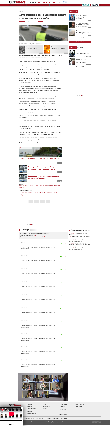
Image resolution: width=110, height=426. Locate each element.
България (12, 5)
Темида (44, 5)
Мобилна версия (31, 413)
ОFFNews (22, 21)
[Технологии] (65, 2)
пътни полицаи (22, 187)
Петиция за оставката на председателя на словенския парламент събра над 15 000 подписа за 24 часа (79, 245)
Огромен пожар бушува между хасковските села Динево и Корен (83, 32)
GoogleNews (23, 192)
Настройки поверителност (63, 413)
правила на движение (54, 185)
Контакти (29, 404)
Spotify (55, 192)
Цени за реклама (31, 408)
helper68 (72, 233)
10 (40, 21)
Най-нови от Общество (28, 44)
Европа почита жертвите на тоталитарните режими (33, 48)
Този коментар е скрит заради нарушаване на (34, 247)
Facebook (37, 192)
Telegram (22, 194)
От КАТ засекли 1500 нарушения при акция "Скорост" (40, 158)
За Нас (45, 408)
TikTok (42, 192)
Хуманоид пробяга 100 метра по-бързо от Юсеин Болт (82, 17)
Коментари (25, 230)
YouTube (30, 192)
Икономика (37, 5)
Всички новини (80, 41)
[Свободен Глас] (85, 5)
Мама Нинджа (55, 418)
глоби (20, 185)
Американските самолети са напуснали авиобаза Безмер (83, 61)
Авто (59, 2)
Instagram (49, 192)
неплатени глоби (44, 185)
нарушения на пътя (34, 185)
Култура (73, 5)
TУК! (36, 235)
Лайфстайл (52, 2)
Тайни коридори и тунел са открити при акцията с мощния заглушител (82, 54)
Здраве (58, 5)
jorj (71, 236)
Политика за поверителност (63, 410)
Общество (29, 5)
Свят (18, 5)
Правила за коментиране (62, 407)
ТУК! (44, 237)
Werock (48, 418)
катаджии (25, 185)
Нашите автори (65, 5)
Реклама (29, 406)
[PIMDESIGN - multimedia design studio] (96, 422)
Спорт (39, 2)
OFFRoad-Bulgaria (40, 418)
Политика (23, 5)
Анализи (52, 5)
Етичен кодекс (78, 406)
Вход (44, 404)
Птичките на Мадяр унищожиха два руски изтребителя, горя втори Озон (82, 25)
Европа (78, 5)
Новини (21, 8)
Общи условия (63, 404)
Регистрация (46, 406)
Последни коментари (79, 230)
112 (48, 5)
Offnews (33, 2)
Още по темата (25, 148)
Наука (45, 2)
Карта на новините (79, 404)
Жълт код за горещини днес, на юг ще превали (58, 47)
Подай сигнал (63, 418)
